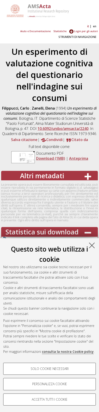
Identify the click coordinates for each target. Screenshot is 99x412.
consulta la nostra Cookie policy (68, 351)
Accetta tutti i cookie (49, 399)
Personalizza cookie (49, 384)
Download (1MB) (50, 158)
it (88, 26)
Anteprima (78, 158)
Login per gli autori (85, 31)
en (94, 26)
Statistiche (60, 31)
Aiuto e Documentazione (35, 31)
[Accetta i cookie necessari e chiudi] (92, 245)
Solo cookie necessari (50, 368)
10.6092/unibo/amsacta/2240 (63, 128)
